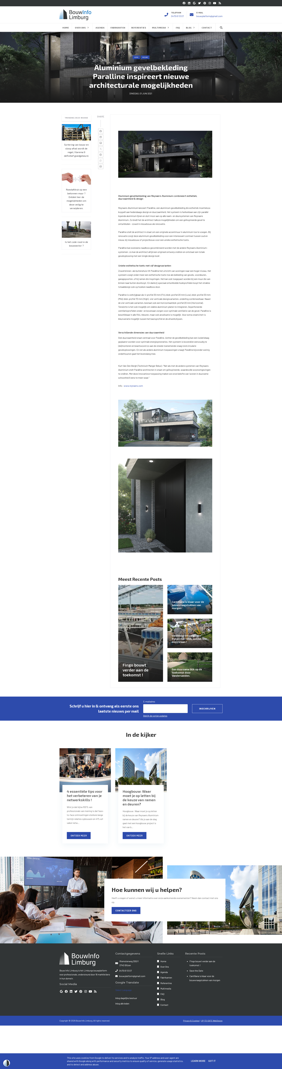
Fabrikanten (166, 977)
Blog (162, 999)
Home (136, 57)
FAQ (162, 994)
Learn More (198, 1061)
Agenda (164, 972)
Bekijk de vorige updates (155, 715)
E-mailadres (149, 701)
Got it (212, 1061)
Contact (164, 1004)
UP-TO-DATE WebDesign (212, 1020)
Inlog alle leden (122, 1003)
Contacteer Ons (126, 910)
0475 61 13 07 (177, 16)
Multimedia (165, 988)
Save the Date (196, 970)
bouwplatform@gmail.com (209, 16)
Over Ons (164, 966)
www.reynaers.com (133, 385)
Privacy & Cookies (191, 1020)
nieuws (145, 57)
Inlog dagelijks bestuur (126, 998)
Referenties (166, 983)
